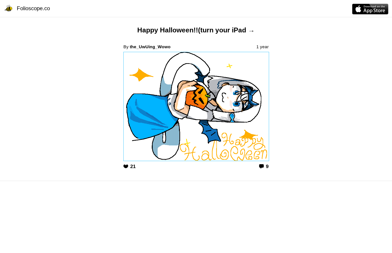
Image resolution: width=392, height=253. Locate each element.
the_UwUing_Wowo (150, 46)
